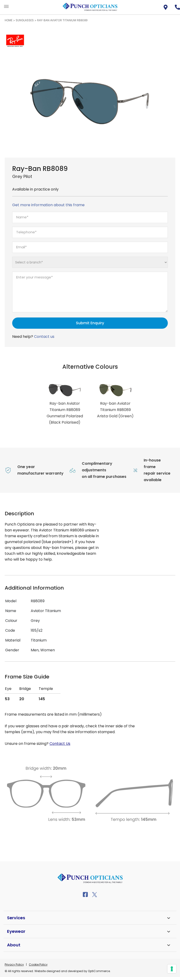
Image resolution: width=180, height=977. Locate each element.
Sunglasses (25, 20)
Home (8, 20)
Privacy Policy (14, 964)
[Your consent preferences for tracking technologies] (171, 968)
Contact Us (59, 743)
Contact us (44, 336)
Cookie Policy (38, 964)
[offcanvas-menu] (6, 6)
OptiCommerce (99, 971)
